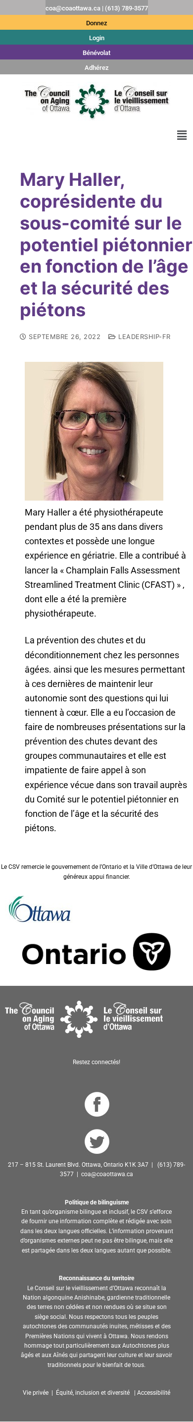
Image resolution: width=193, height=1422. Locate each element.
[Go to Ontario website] (96, 951)
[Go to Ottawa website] (38, 909)
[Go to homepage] (84, 1019)
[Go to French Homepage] (96, 101)
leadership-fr (143, 337)
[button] (182, 135)
